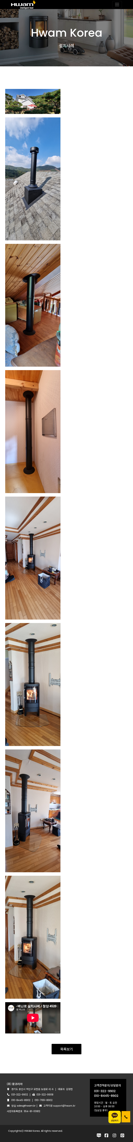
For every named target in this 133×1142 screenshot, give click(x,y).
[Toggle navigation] (117, 4)
